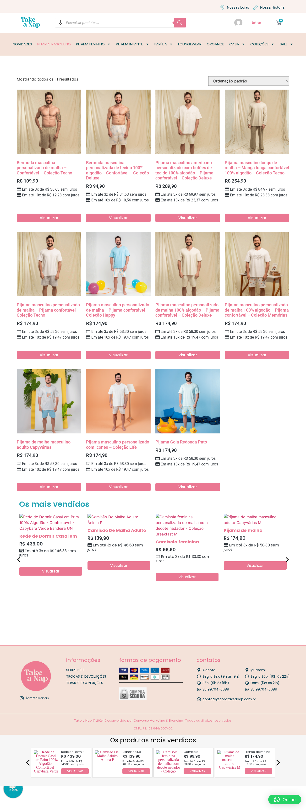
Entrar (256, 23)
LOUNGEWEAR (190, 44)
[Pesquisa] (180, 22)
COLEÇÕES (259, 44)
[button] (284, 799)
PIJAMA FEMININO (90, 44)
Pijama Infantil (129, 44)
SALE (283, 44)
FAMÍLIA (160, 44)
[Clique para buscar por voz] (60, 22)
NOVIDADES (22, 44)
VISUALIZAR (75, 771)
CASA (234, 44)
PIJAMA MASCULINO (54, 44)
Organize (215, 44)
